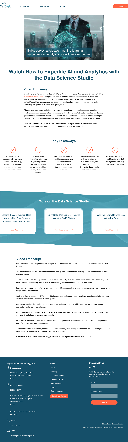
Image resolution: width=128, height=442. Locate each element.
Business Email (96, 392)
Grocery (54, 371)
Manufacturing (56, 383)
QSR (52, 387)
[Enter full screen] (101, 57)
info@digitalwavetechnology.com (22, 436)
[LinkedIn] (90, 367)
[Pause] (26, 57)
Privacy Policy (106, 424)
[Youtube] (94, 367)
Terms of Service (117, 424)
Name (93, 382)
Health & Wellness (57, 379)
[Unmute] (29, 57)
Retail (53, 368)
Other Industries (57, 391)
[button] (24, 6)
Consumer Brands (57, 375)
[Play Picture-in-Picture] (98, 57)
